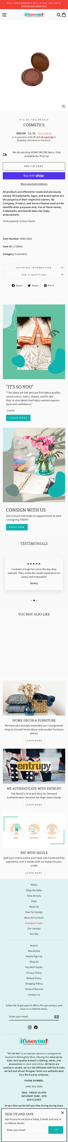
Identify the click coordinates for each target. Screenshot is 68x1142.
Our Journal (34, 928)
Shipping (21, 140)
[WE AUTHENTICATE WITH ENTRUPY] (34, 766)
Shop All (34, 961)
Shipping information (34, 267)
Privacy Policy (34, 972)
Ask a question (34, 274)
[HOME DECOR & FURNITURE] (34, 698)
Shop (34, 901)
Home (34, 884)
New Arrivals (34, 895)
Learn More (18, 417)
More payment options (34, 184)
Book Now (17, 527)
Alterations (34, 950)
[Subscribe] (56, 1017)
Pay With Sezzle (34, 967)
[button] (34, 137)
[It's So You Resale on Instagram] (30, 1027)
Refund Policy (34, 978)
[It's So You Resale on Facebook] (36, 1027)
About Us (34, 906)
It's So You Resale (34, 119)
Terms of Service (34, 989)
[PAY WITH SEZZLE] (34, 830)
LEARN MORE (34, 740)
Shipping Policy (34, 983)
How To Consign (34, 912)
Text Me (34, 933)
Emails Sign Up (34, 956)
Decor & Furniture (34, 917)
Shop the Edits (34, 890)
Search (34, 945)
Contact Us (34, 994)
